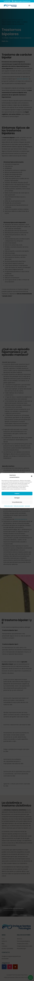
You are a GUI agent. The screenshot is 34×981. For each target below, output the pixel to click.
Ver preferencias (17, 502)
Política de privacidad (19, 506)
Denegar (17, 498)
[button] (31, 476)
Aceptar (17, 493)
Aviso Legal (27, 506)
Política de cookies (8, 506)
